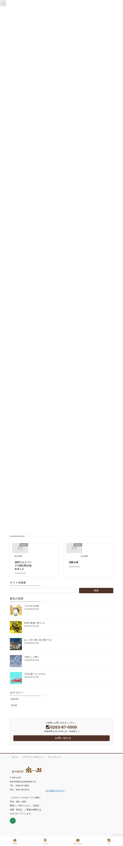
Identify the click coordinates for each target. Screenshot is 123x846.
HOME (15, 843)
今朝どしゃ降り (31, 657)
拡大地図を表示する (55, 790)
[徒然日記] (20, 548)
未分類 (14, 705)
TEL (109, 843)
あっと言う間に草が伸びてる (38, 640)
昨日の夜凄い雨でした (34, 623)
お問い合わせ (77, 843)
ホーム (15, 757)
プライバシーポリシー (33, 757)
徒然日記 (15, 699)
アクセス (45, 843)
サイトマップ (54, 757)
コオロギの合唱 (31, 606)
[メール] (13, 821)
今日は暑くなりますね (34, 674)
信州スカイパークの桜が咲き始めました (23, 565)
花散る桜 (75, 562)
